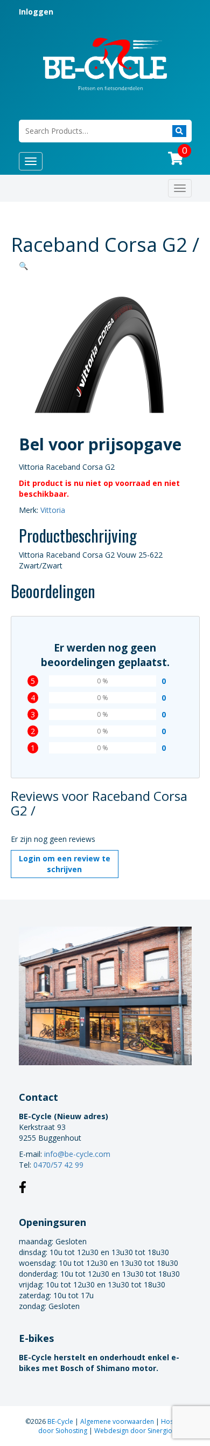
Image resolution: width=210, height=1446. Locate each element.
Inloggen (36, 11)
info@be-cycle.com (77, 1154)
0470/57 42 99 (58, 1165)
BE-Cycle (61, 1421)
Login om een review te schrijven (64, 863)
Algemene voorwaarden (118, 1421)
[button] (23, 266)
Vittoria (52, 510)
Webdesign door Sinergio (133, 1430)
